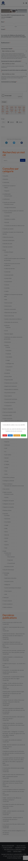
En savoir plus (16, 435)
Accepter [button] (23, 435)
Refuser (4, 435)
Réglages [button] (10, 435)
